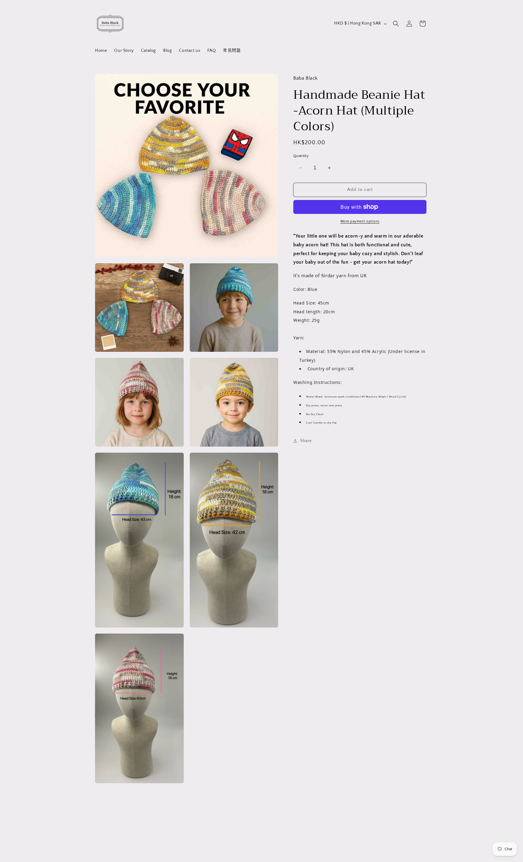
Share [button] (306, 440)
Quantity (301, 156)
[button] (396, 23)
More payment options (360, 221)
